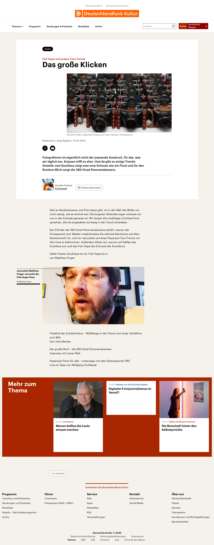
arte (117, 539)
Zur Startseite (58, 473)
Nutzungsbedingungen (113, 536)
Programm (35, 26)
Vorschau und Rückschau (16, 498)
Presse (175, 503)
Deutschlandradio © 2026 (107, 532)
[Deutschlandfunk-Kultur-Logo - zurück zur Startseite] (107, 13)
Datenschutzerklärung (82, 536)
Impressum (137, 536)
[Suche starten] (173, 26)
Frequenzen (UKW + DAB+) (59, 503)
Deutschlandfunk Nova (117, 6)
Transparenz (178, 512)
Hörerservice (136, 498)
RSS (89, 512)
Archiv (98, 26)
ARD (83, 539)
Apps (90, 503)
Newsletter (93, 507)
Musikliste (83, 26)
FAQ (89, 498)
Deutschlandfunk (93, 6)
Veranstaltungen (96, 517)
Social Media (136, 503)
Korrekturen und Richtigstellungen (191, 517)
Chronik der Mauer (134, 539)
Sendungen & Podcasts (59, 26)
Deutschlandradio (181, 498)
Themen (16, 26)
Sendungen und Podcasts (16, 503)
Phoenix (104, 539)
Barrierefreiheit (180, 521)
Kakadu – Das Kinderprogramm (19, 512)
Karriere (176, 507)
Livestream (51, 498)
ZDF (93, 539)
